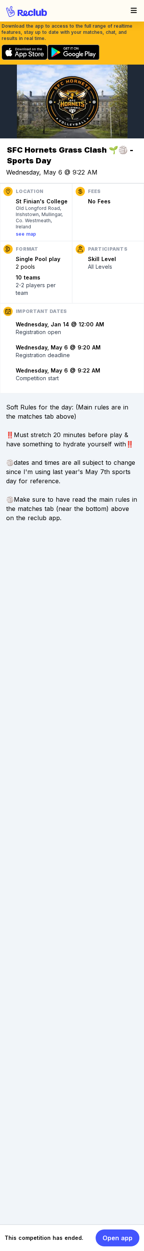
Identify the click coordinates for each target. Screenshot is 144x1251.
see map (26, 234)
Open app (117, 1238)
